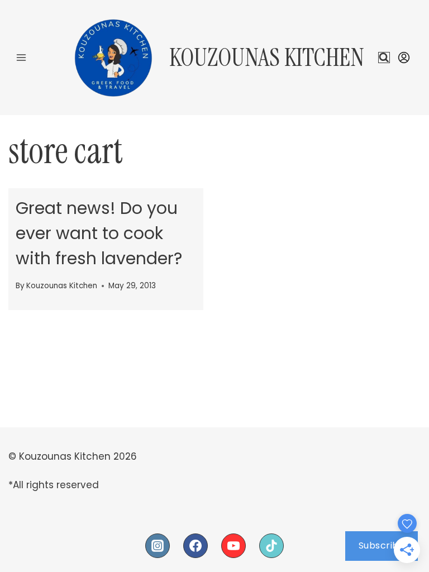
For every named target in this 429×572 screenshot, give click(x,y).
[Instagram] (157, 545)
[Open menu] (21, 57)
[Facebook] (195, 545)
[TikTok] (271, 545)
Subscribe (382, 545)
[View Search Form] (384, 58)
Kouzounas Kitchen (61, 285)
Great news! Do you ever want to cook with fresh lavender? (99, 233)
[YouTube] (233, 545)
